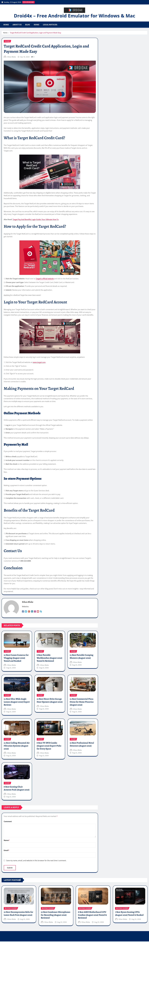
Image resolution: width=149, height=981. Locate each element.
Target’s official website (45, 279)
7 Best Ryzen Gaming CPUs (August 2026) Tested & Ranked (129, 913)
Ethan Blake (11, 57)
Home (6, 24)
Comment (8, 821)
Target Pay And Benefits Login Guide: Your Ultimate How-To (36, 219)
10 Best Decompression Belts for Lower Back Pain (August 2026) (18, 913)
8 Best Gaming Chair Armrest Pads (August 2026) (16, 788)
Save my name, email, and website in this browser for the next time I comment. (36, 860)
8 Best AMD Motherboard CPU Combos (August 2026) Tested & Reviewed (92, 915)
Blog (27, 24)
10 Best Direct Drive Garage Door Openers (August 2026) (50, 700)
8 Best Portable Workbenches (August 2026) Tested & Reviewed (49, 657)
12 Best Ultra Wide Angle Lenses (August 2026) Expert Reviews (17, 701)
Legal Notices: (50, 24)
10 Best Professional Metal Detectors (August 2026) (82, 744)
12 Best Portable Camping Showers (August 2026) (81, 656)
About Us (17, 24)
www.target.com (39, 362)
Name (7, 840)
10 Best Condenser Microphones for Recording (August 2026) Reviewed (55, 915)
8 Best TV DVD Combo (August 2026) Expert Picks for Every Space (49, 745)
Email (6, 850)
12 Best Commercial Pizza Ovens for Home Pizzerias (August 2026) (82, 701)
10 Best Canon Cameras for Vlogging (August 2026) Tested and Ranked (16, 657)
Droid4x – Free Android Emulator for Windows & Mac (74, 15)
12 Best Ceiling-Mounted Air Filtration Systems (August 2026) (17, 745)
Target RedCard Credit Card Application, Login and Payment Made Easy (35, 33)
